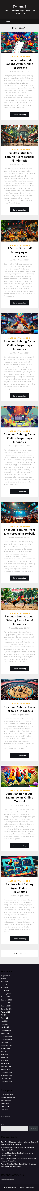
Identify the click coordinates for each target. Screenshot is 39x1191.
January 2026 (5, 997)
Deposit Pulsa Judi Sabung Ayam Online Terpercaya (19, 63)
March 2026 (5, 991)
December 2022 (6, 1081)
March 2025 (5, 1027)
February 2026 (6, 994)
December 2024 (6, 1036)
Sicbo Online (5, 1104)
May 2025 (4, 1021)
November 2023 (6, 1075)
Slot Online (5, 1110)
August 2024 (5, 1048)
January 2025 (5, 1033)
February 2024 (6, 1066)
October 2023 (6, 1078)
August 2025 (5, 1012)
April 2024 (4, 1060)
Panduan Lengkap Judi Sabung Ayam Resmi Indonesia (19, 620)
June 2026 (4, 982)
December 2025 (6, 1000)
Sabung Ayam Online (19, 57)
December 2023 (6, 1072)
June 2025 (4, 1018)
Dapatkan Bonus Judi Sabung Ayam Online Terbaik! (19, 797)
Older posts (19, 954)
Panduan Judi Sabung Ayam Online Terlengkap (20, 887)
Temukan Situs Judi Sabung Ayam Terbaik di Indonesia (19, 156)
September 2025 (6, 1009)
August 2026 (5, 976)
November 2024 (6, 1039)
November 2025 (6, 1003)
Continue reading (19, 114)
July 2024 (4, 1051)
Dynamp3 (19, 6)
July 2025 (4, 1015)
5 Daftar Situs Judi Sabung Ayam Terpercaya (19, 252)
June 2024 (4, 1054)
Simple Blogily (30, 1187)
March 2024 (5, 1063)
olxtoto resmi (5, 1116)
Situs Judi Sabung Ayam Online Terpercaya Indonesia (19, 345)
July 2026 (4, 979)
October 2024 (6, 1042)
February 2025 (6, 1030)
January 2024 (5, 1069)
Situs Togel (5, 1107)
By (13, 71)
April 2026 (4, 988)
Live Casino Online (7, 1094)
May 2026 (4, 985)
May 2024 (4, 1057)
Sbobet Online (6, 1100)
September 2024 (6, 1045)
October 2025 (6, 1006)
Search (3, 1124)
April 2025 (4, 1024)
